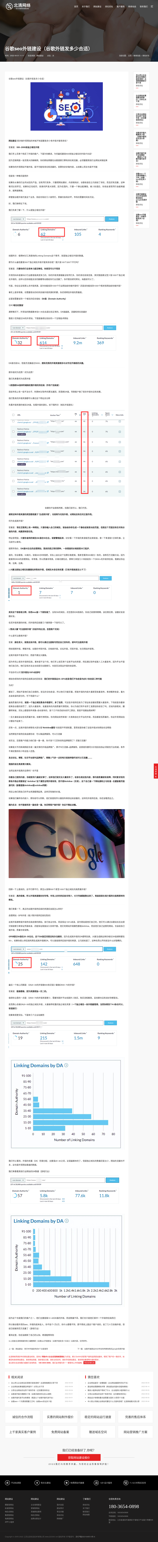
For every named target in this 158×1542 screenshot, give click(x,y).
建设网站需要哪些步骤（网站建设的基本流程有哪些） (108, 1386)
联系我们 (144, 6)
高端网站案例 (36, 1511)
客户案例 (121, 6)
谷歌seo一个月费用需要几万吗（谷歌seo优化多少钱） (32, 1401)
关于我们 (86, 6)
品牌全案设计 (36, 1518)
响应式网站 (9, 1511)
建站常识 (60, 1508)
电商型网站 (9, 1518)
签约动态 (60, 1504)
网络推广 (60, 1518)
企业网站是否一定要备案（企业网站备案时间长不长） (108, 1383)
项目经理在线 (89, 1362)
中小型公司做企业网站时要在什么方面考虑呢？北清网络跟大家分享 (113, 1401)
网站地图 (86, 1514)
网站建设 (97, 6)
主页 (130, 55)
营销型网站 (35, 1508)
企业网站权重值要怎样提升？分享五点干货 (27, 1386)
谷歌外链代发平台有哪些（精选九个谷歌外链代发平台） (32, 1397)
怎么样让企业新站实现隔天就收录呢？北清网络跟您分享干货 (34, 1383)
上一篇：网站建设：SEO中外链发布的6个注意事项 (28, 1348)
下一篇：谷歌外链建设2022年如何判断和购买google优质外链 (101, 1348)
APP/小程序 (9, 1522)
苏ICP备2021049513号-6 (85, 1536)
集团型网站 (9, 1515)
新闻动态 (132, 6)
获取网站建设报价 (79, 1457)
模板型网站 (9, 1504)
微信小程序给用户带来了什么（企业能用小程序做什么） (109, 1390)
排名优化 (109, 6)
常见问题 (60, 1511)
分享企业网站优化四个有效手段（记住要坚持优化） (31, 1390)
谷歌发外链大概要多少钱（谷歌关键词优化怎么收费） (32, 1394)
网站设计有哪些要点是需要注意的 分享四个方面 (106, 1397)
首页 (76, 6)
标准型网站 (9, 1508)
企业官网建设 (36, 1504)
